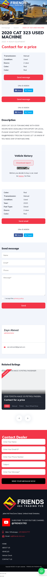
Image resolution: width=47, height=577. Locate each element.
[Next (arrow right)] (3, 576)
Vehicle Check (7, 555)
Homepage (6, 28)
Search (16, 28)
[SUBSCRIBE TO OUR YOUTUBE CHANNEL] (6, 522)
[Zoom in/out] (5, 573)
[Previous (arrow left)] (1, 576)
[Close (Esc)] (1, 573)
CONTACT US (7, 559)
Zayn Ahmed (11, 330)
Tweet (29, 90)
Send (23, 305)
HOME (4, 544)
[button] (41, 571)
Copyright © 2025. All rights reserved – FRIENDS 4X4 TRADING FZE (23, 566)
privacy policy (19, 298)
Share (19, 90)
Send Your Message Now (23, 481)
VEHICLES (5, 552)
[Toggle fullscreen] (3, 573)
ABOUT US (6, 548)
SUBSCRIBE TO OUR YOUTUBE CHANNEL (28, 520)
